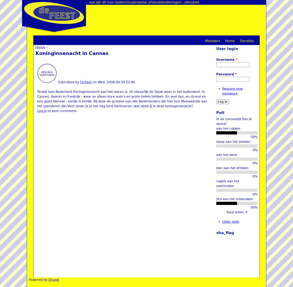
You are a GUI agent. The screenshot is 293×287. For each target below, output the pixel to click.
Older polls (230, 222)
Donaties (247, 41)
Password (226, 74)
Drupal (53, 280)
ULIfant (86, 82)
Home (40, 47)
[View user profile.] (47, 82)
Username (226, 60)
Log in (42, 111)
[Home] (54, 13)
